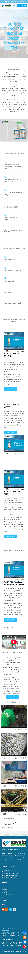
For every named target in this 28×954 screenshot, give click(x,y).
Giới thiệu (4, 889)
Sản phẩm (5, 892)
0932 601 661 (23, 5)
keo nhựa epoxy (10, 282)
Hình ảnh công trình (8, 895)
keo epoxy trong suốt (13, 303)
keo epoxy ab (9, 292)
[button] (14, 5)
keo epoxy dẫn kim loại (13, 271)
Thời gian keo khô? (9, 827)
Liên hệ (4, 900)
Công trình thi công (14, 702)
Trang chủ (5, 887)
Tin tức (4, 897)
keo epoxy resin (10, 260)
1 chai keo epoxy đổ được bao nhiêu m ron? (13, 823)
